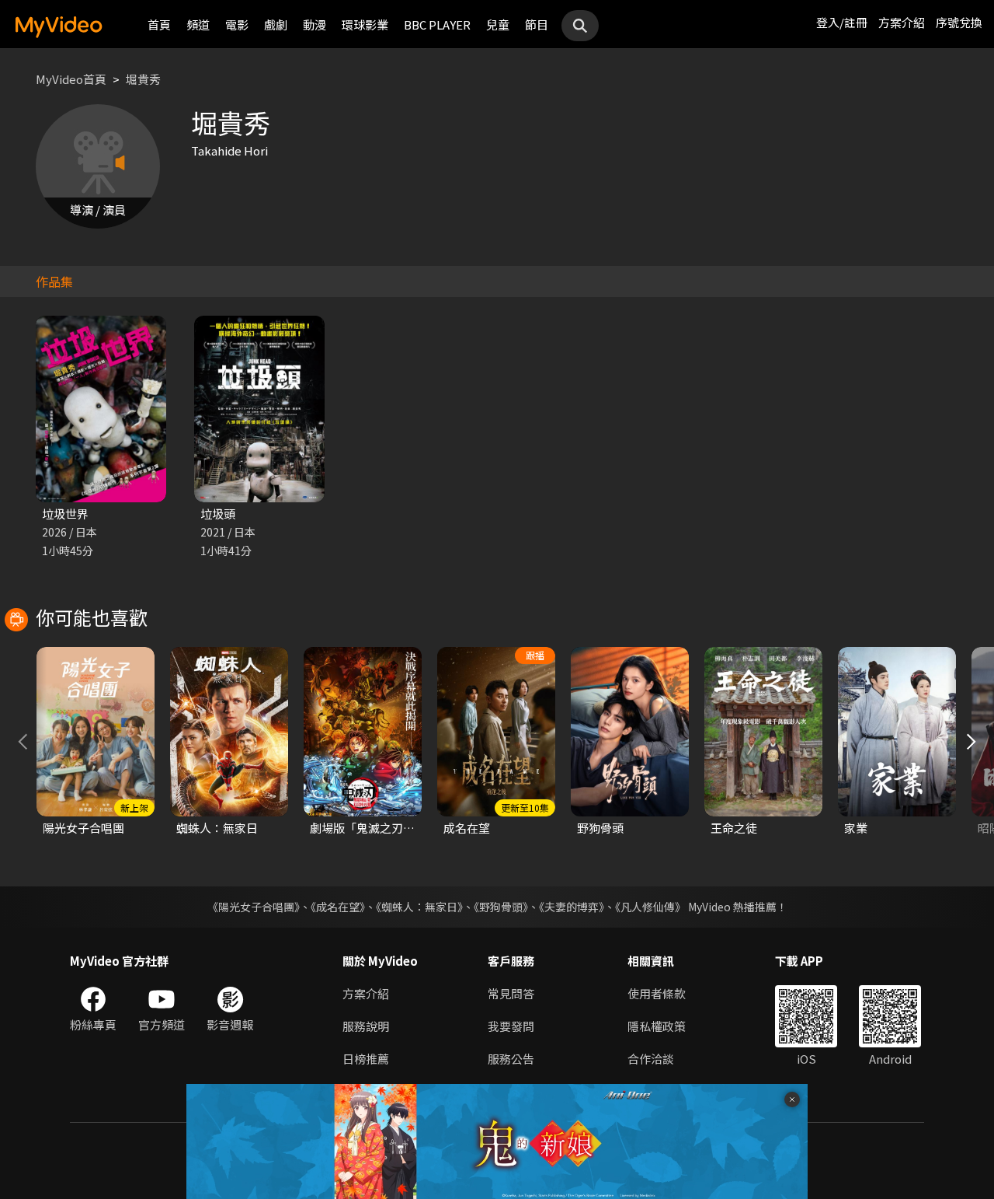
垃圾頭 (217, 513)
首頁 (159, 24)
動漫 (314, 24)
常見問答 (511, 993)
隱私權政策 (656, 1026)
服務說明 (365, 1026)
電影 (236, 24)
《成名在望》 (338, 906)
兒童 (497, 24)
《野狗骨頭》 (501, 906)
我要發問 (511, 1026)
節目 (536, 24)
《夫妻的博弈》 (571, 906)
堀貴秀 (143, 79)
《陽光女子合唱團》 (253, 906)
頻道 (198, 24)
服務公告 (511, 1058)
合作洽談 (650, 1058)
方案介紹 (901, 22)
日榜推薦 (365, 1058)
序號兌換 (959, 22)
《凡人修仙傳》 (650, 906)
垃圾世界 (65, 513)
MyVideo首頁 (71, 79)
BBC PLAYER (437, 24)
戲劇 (275, 24)
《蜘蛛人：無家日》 (419, 906)
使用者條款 (656, 993)
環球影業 (365, 24)
